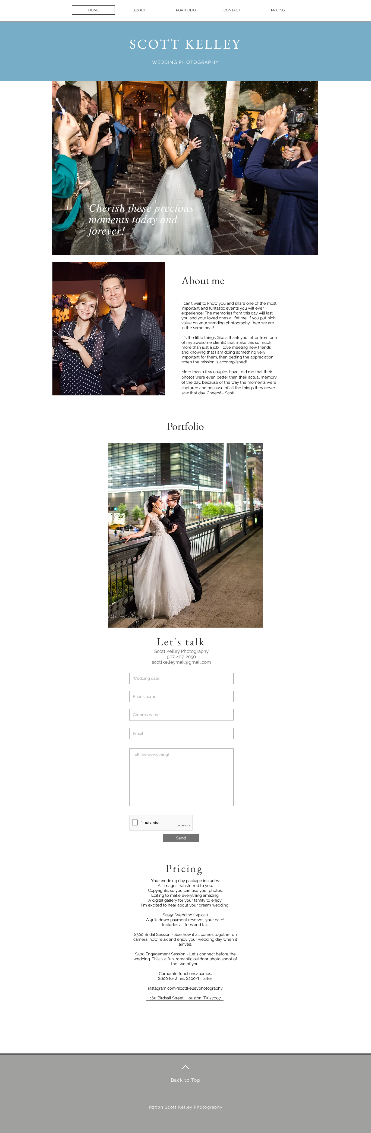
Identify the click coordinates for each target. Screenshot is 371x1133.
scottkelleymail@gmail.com (181, 662)
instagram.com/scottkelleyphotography (185, 988)
